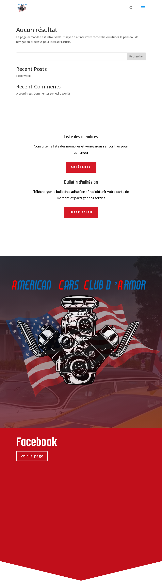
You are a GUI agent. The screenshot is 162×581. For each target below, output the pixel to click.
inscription (81, 212)
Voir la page (32, 456)
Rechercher (136, 56)
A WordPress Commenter (32, 93)
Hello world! (23, 76)
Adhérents (81, 167)
